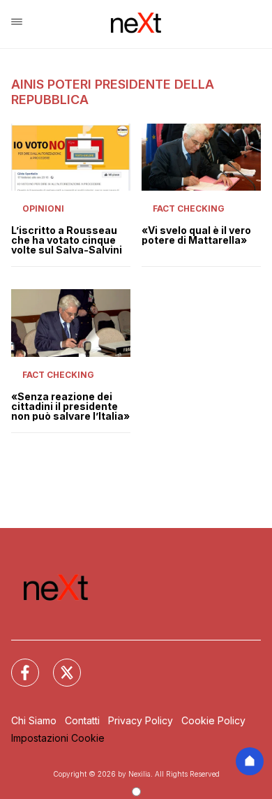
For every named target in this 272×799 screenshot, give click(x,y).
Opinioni (43, 208)
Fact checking (189, 208)
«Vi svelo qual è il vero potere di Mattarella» (196, 235)
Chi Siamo (33, 720)
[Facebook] (16, 664)
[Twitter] (58, 664)
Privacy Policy (140, 720)
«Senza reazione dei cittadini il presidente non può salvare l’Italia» (70, 406)
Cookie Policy (213, 720)
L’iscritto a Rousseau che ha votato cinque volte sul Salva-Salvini (66, 240)
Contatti (82, 720)
